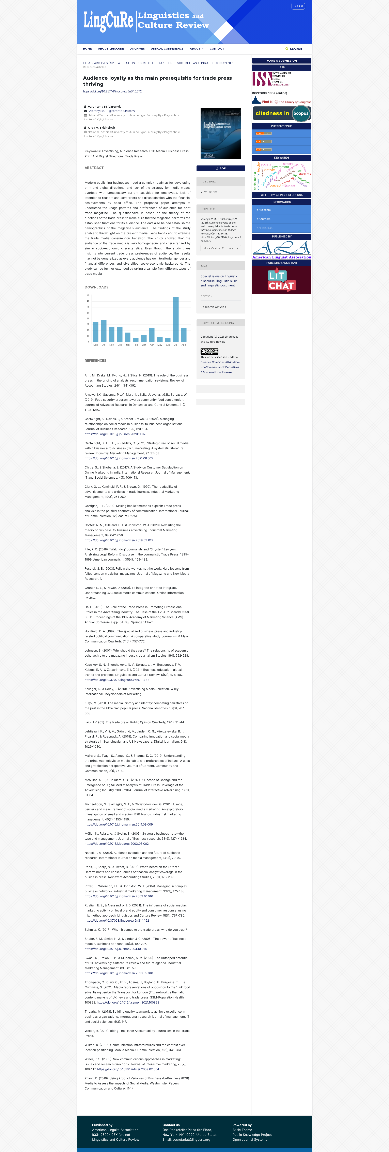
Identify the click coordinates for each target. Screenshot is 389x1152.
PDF (222, 168)
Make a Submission (282, 60)
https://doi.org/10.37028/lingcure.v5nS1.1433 (117, 680)
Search (295, 48)
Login (299, 5)
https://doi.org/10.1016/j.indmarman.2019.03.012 (119, 540)
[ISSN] (272, 78)
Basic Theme (242, 1130)
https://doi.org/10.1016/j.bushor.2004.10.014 (116, 949)
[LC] (281, 99)
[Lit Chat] (281, 279)
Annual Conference (167, 48)
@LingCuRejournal (290, 195)
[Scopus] (281, 113)
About (195, 48)
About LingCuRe (111, 48)
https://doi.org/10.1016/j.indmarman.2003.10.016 (119, 896)
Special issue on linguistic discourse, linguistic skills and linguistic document (170, 63)
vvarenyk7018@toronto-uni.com (112, 111)
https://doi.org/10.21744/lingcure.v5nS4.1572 (112, 91)
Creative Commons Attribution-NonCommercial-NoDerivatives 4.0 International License (220, 367)
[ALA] (281, 249)
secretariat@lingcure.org (191, 1139)
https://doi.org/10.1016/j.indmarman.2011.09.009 (119, 824)
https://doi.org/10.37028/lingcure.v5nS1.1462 (117, 920)
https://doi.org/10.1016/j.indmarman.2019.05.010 (119, 973)
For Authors (262, 218)
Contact (217, 48)
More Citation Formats (218, 248)
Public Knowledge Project (252, 1135)
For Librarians (264, 228)
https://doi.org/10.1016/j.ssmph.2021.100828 (128, 1002)
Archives (137, 48)
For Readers (263, 209)
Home (87, 48)
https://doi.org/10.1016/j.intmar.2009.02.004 (128, 1069)
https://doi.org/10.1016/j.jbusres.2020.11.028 (116, 434)
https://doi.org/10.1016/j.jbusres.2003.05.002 (117, 844)
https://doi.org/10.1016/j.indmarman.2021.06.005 (119, 458)
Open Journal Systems (250, 1139)
